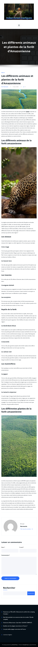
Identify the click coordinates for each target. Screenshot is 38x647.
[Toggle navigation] (19, 25)
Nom (3, 547)
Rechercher (9, 587)
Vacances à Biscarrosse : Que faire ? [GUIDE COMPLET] (17, 622)
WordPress (15, 644)
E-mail (21, 547)
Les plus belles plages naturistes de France (14, 629)
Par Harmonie (4, 86)
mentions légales (7, 634)
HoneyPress (25, 644)
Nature (3, 72)
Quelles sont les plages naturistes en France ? (15, 626)
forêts (27, 111)
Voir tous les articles (25, 529)
